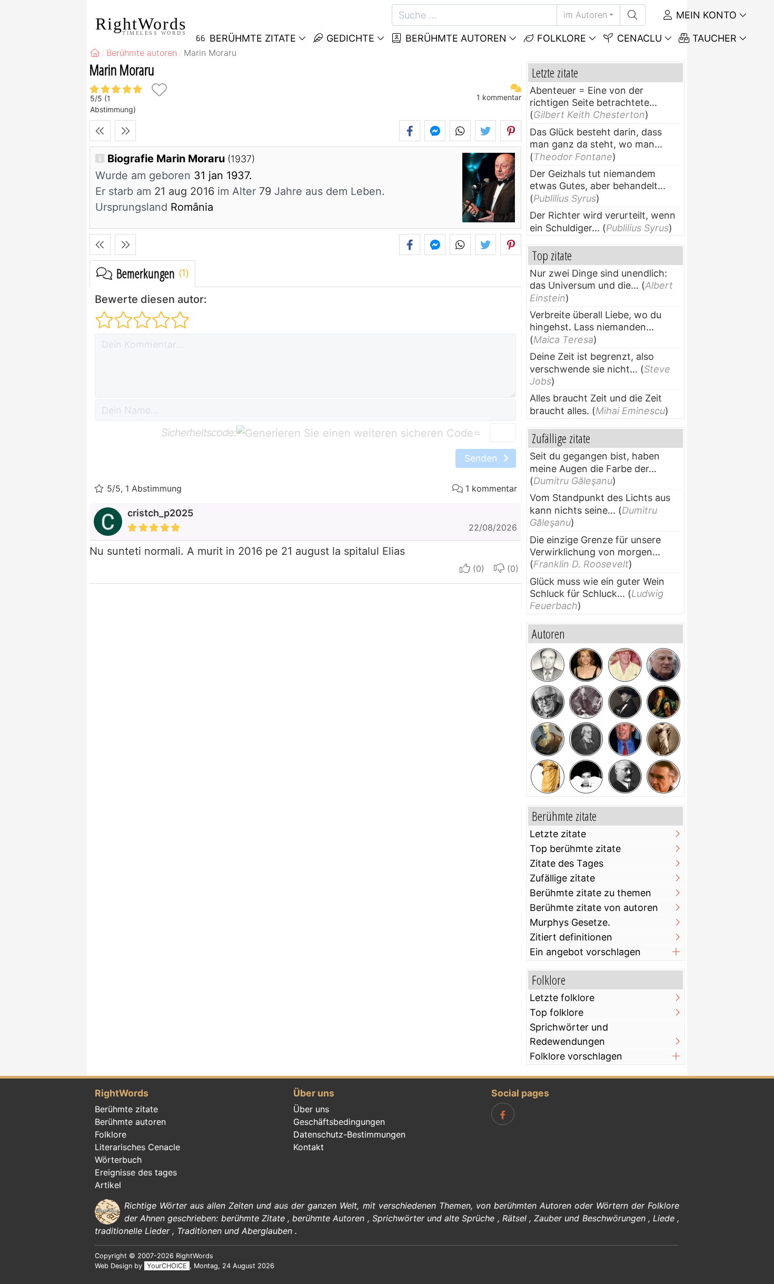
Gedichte (349, 38)
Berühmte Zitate (251, 38)
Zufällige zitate (562, 878)
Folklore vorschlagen (576, 1056)
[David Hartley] (586, 739)
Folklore (560, 38)
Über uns (311, 1109)
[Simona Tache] (586, 777)
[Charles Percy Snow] (547, 702)
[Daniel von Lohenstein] (586, 702)
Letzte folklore (562, 997)
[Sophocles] (663, 739)
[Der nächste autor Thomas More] (125, 130)
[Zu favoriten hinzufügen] (159, 90)
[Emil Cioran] (663, 777)
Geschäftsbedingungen (339, 1121)
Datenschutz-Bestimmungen (349, 1134)
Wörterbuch (118, 1159)
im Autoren (585, 14)
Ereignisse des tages (136, 1172)
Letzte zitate (558, 833)
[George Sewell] (625, 739)
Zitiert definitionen (571, 937)
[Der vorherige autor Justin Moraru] (100, 130)
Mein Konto (705, 15)
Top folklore (556, 1012)
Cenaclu (638, 38)
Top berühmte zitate (575, 848)
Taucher (713, 38)
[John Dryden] (663, 702)
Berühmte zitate (126, 1109)
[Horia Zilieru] (663, 665)
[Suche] (633, 15)
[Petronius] (547, 739)
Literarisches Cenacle (137, 1147)
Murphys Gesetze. (570, 922)
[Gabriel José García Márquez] (625, 665)
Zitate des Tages (566, 863)
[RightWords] (95, 52)
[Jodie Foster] (586, 665)
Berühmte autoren (455, 38)
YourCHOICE (167, 1266)
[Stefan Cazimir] (547, 665)
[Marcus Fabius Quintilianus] (547, 777)
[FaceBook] (502, 1114)
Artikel (108, 1185)
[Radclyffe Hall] (625, 702)
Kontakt (308, 1147)
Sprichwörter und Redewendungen (569, 1034)
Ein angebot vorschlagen (585, 951)
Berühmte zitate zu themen (590, 892)
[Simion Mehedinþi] (625, 777)
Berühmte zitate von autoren (594, 907)
